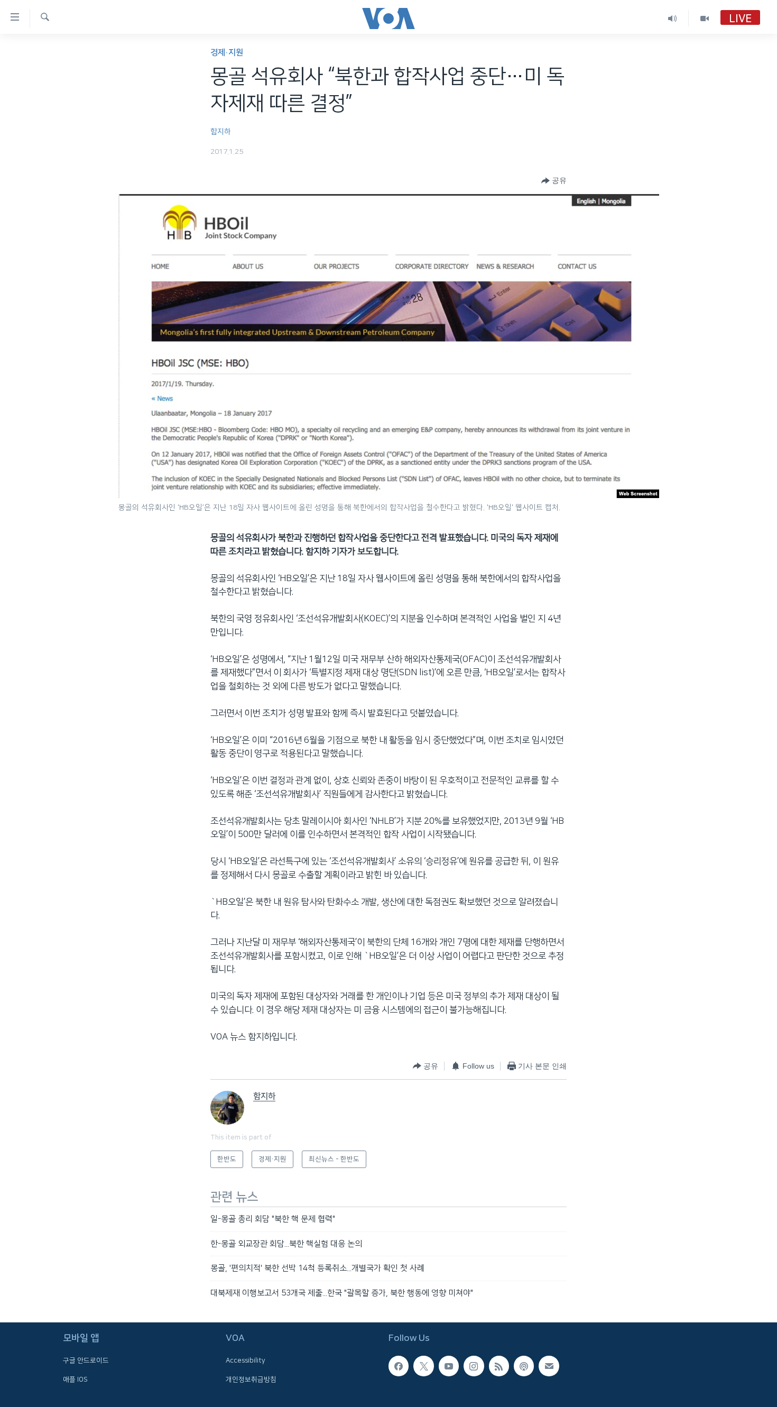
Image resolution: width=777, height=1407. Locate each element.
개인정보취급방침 (251, 1379)
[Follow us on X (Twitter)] (423, 1366)
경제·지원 (226, 52)
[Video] (704, 18)
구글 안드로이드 (86, 1360)
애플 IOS (75, 1379)
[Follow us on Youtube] (449, 1366)
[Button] (554, 181)
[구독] (549, 1366)
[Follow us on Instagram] (474, 1366)
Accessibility (245, 1360)
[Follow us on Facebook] (398, 1366)
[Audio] (672, 18)
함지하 (220, 131)
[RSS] (499, 1366)
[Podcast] (524, 1366)
